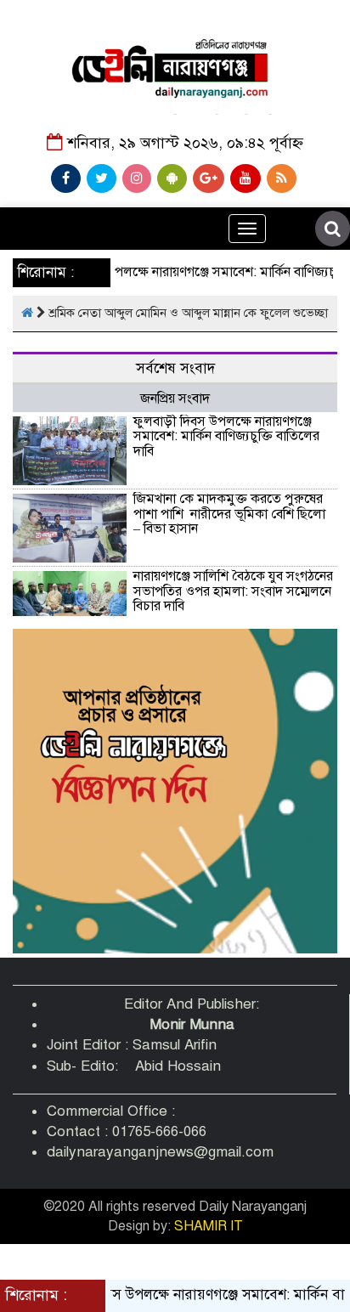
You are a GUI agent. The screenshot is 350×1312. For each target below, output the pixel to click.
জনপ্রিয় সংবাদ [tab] (175, 398)
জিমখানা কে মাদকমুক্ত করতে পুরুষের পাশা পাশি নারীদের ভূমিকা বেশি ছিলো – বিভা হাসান (229, 513)
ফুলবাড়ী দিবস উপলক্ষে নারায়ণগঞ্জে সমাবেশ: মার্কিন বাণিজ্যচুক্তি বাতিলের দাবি (226, 436)
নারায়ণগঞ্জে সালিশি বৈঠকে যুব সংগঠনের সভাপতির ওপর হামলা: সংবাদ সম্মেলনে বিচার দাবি (233, 591)
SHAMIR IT (208, 1226)
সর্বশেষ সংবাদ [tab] (175, 368)
